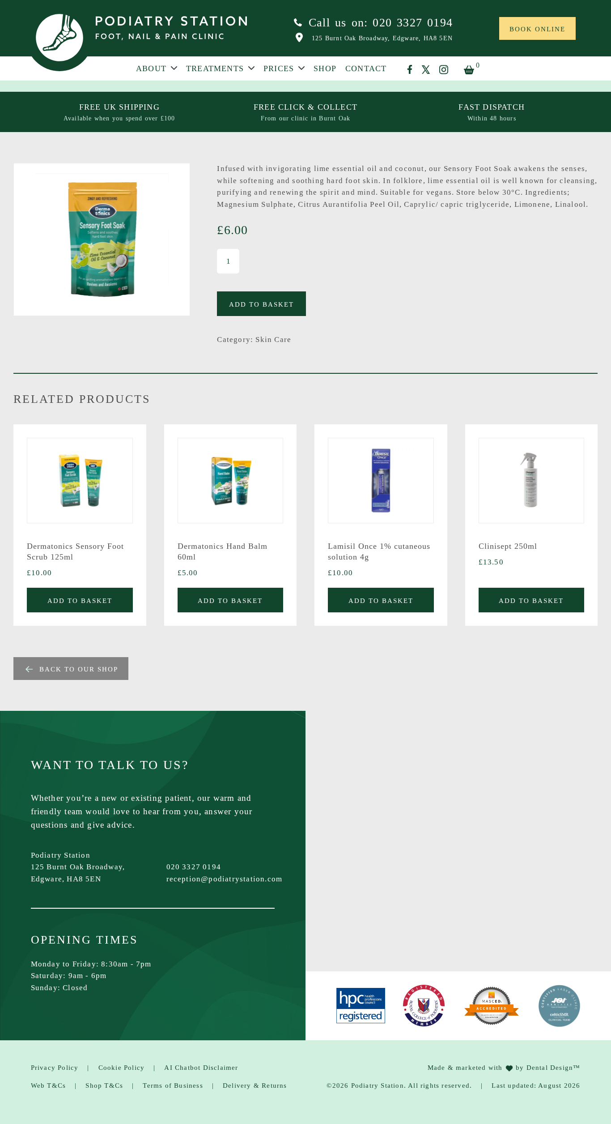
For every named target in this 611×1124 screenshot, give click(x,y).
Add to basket (261, 304)
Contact (365, 69)
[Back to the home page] (59, 37)
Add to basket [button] (79, 600)
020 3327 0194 (193, 867)
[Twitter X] (425, 69)
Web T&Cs (48, 1085)
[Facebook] (409, 69)
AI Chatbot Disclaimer (201, 1067)
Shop (325, 69)
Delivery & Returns (255, 1085)
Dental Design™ (553, 1067)
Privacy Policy (55, 1067)
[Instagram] (443, 69)
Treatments (215, 69)
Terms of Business (173, 1085)
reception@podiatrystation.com (224, 879)
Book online (537, 29)
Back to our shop (78, 669)
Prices (278, 69)
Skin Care (273, 339)
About (151, 69)
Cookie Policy (121, 1067)
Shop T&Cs (104, 1085)
